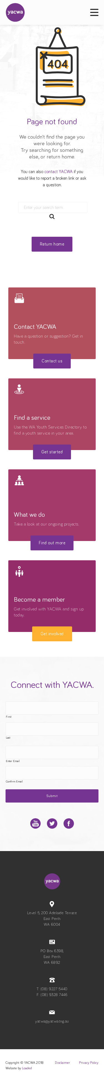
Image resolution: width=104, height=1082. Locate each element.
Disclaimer (62, 1063)
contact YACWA (58, 171)
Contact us (52, 361)
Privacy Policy (88, 1063)
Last (8, 737)
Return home (52, 244)
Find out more (52, 543)
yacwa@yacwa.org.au (52, 1021)
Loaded (27, 1068)
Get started (52, 452)
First (8, 716)
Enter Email (13, 761)
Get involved (52, 634)
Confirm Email (14, 781)
